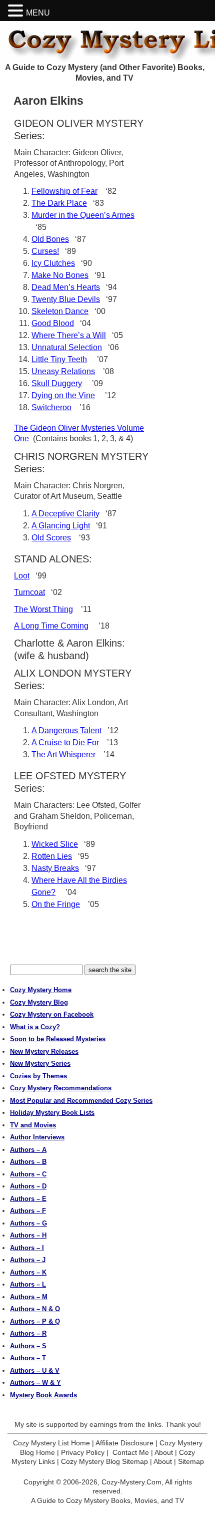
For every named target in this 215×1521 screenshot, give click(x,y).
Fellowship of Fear (65, 191)
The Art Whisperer (64, 754)
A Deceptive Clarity (66, 513)
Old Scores (51, 537)
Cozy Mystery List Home (51, 1443)
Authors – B (28, 1161)
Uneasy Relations (63, 371)
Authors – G (28, 1223)
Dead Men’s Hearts (66, 287)
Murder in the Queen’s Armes (83, 215)
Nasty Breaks (55, 868)
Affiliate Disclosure (125, 1443)
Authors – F (28, 1210)
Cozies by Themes (38, 1076)
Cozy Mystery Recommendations (61, 1088)
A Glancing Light (61, 525)
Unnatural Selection (67, 347)
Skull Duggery (57, 383)
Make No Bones (60, 275)
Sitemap (191, 1461)
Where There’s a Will (69, 335)
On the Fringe (56, 904)
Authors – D (28, 1186)
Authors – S (28, 1346)
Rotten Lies (52, 856)
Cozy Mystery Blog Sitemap (104, 1461)
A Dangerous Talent (67, 730)
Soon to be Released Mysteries (58, 1039)
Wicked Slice (55, 844)
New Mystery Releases (44, 1051)
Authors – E (28, 1198)
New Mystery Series (40, 1063)
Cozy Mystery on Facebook (52, 1014)
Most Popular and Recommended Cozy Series (81, 1100)
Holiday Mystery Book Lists (52, 1112)
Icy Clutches (53, 263)
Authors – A (28, 1149)
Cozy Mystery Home (41, 990)
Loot (22, 575)
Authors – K (28, 1272)
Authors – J (28, 1260)
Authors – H (28, 1235)
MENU (38, 13)
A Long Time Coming (51, 626)
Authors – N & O (35, 1309)
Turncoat (29, 592)
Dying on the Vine (63, 395)
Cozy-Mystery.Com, (133, 1482)
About (163, 1452)
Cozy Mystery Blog (39, 1002)
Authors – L (28, 1284)
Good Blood (53, 323)
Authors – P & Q (35, 1321)
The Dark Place (59, 203)
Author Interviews (37, 1137)
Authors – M (29, 1297)
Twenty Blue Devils (66, 299)
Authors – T (28, 1358)
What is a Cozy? (35, 1027)
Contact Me (130, 1452)
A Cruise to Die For (65, 742)
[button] (17, 11)
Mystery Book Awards (43, 1395)
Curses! (45, 251)
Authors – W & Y (35, 1382)
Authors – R (28, 1333)
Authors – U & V (35, 1370)
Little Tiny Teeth (59, 359)
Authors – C (28, 1174)
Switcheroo (52, 407)
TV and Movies (33, 1125)
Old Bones (50, 239)
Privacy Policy (82, 1452)
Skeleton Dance (60, 311)
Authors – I (27, 1248)
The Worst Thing (43, 609)
